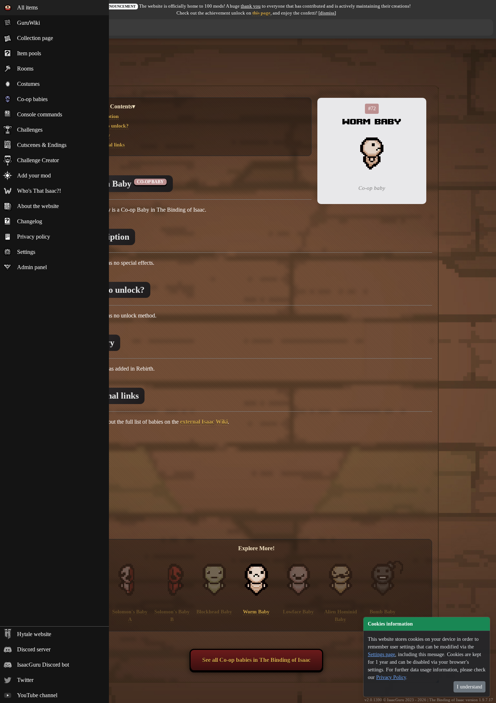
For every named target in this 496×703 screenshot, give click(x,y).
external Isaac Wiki (204, 422)
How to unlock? (111, 126)
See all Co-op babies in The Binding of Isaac (256, 660)
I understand (469, 687)
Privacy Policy (391, 677)
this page (261, 13)
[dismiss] (327, 13)
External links (109, 145)
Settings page (381, 654)
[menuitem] (54, 7)
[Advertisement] (256, 66)
